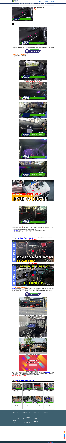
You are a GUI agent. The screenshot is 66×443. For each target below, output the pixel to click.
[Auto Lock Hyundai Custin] (17, 386)
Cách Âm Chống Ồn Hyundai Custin (16, 403)
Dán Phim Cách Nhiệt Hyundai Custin (49, 390)
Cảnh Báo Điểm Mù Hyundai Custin (49, 403)
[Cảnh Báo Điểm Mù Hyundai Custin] (49, 399)
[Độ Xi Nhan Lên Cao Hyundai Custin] (38, 386)
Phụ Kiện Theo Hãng (33, 3)
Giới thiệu (42, 3)
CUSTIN (16, 5)
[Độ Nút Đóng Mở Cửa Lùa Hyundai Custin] (28, 386)
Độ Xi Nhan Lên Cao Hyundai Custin (38, 390)
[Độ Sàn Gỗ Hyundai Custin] (38, 399)
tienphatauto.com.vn (18, 422)
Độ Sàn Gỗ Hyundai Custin (38, 403)
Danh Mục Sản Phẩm (26, 3)
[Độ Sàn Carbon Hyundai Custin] (28, 399)
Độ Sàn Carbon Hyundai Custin (27, 403)
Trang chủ (21, 3)
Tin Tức (38, 3)
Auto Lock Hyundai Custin (17, 390)
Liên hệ (46, 3)
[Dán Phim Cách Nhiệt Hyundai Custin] (49, 386)
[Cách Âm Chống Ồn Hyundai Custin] (17, 399)
